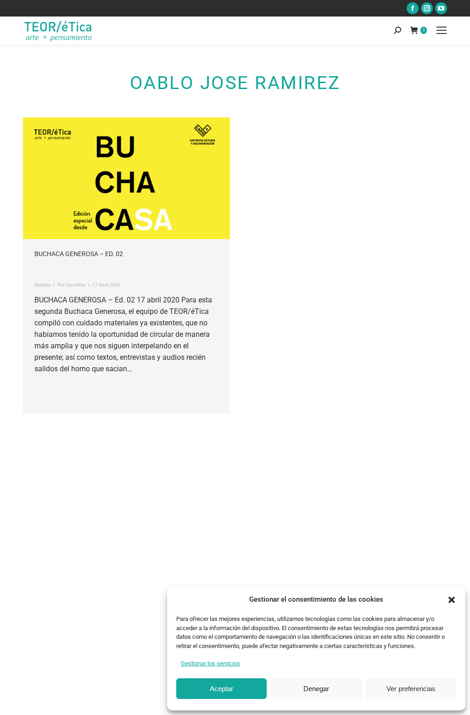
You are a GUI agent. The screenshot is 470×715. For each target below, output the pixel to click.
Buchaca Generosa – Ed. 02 (78, 253)
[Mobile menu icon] (441, 30)
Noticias (42, 284)
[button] (451, 599)
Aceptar (221, 689)
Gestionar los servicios (210, 663)
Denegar (316, 689)
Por (71, 284)
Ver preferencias (411, 689)
